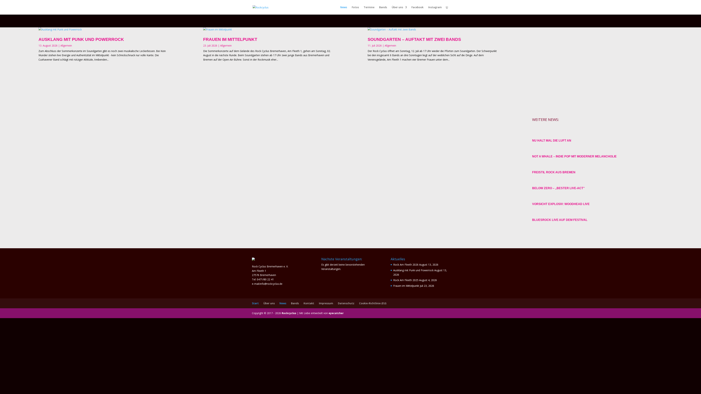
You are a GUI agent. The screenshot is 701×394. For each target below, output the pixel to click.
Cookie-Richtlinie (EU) (372, 303)
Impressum (326, 303)
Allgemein (66, 45)
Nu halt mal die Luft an (551, 140)
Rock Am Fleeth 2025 (405, 280)
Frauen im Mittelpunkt (230, 39)
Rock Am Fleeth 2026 (405, 264)
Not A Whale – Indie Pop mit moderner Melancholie (574, 156)
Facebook (417, 7)
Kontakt (309, 303)
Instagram (435, 7)
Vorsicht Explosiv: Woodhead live (561, 204)
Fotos (355, 7)
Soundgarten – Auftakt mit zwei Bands (414, 39)
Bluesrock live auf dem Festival (559, 219)
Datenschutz (346, 303)
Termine (369, 7)
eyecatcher (336, 313)
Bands (383, 7)
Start (255, 303)
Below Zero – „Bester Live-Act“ (558, 188)
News (343, 7)
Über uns (397, 7)
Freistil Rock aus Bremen (553, 172)
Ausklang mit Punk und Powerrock (81, 39)
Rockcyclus (289, 313)
